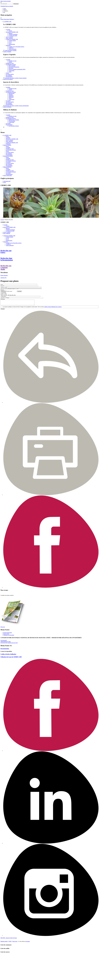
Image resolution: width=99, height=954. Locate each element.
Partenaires (8, 45)
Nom (2, 284)
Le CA (10, 41)
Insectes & (8, 79)
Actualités (8, 29)
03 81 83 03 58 (4, 642)
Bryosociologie (12, 121)
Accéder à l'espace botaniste (20, 78)
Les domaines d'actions (11, 64)
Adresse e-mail (4, 287)
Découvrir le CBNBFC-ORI (12, 32)
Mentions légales (4, 941)
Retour (7, 136)
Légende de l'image (5, 297)
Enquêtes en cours (12, 60)
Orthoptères (11, 95)
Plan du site (14, 941)
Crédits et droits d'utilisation (8, 654)
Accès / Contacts (9, 36)
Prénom (2, 285)
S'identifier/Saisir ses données (7, 6)
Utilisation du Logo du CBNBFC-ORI (11, 657)
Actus (4, 8)
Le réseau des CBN (13, 35)
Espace (5, 19)
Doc (4, 12)
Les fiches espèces (10, 74)
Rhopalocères (11, 93)
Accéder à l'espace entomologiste (22, 105)
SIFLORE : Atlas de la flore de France (9, 937)
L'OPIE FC (11, 47)
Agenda (10, 30)
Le (7, 21)
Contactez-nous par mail (12, 642)
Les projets (8, 100)
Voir (6, 181)
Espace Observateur (7, 175)
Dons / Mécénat (9, 38)
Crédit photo (3, 296)
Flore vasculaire (12, 65)
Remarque (3, 299)
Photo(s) (2, 290)
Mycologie (11, 68)
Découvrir (3, 626)
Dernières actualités (12, 50)
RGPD (10, 941)
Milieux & (7, 106)
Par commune (9, 75)
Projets (7, 73)
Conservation (11, 70)
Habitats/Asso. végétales (14, 119)
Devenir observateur (7, 632)
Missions (10, 33)
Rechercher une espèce (9, 78)
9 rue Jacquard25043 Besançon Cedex (6, 641)
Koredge (28, 941)
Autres (10, 71)
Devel (4, 182)
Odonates (11, 94)
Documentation (9, 76)
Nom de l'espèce (4, 288)
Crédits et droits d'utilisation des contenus (53, 306)
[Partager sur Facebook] (50, 587)
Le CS (10, 43)
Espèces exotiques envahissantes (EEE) (17, 69)
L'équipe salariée (12, 40)
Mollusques (11, 97)
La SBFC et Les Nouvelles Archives (16, 46)
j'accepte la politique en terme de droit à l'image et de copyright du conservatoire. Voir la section (32, 306)
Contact (6, 50)
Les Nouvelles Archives (14, 125)
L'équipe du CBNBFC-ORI (12, 39)
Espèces (7, 51)
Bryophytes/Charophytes (14, 66)
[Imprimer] (50, 494)
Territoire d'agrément (13, 34)
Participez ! (11, 19)
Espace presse (6, 633)
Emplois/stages (12, 44)
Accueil (2, 219)
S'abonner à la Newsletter (8, 635)
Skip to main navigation (6, 1)
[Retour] (50, 402)
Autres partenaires (12, 49)
